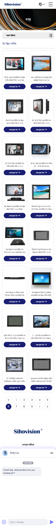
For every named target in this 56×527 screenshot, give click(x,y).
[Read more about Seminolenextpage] (8, 400)
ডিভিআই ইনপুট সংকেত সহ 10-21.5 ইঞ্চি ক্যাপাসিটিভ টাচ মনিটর (41, 208)
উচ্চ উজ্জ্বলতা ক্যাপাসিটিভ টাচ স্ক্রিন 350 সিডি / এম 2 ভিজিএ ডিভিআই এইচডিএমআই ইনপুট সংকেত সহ (14, 208)
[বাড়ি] (28, 435)
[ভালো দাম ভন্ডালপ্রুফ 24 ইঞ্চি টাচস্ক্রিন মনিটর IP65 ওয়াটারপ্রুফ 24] (41, 365)
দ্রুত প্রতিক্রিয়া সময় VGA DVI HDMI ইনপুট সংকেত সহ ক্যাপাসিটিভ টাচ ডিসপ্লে (41, 79)
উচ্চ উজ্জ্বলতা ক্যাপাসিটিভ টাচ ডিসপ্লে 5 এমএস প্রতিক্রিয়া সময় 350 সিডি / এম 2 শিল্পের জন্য (14, 251)
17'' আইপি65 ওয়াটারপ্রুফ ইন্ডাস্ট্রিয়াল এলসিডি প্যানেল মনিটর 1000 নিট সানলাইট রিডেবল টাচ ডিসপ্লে (14, 380)
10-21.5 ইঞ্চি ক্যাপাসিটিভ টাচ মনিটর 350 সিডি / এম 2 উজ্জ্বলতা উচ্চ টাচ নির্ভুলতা (41, 122)
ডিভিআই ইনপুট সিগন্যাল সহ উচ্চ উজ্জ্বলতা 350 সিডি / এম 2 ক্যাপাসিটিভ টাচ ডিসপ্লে (41, 251)
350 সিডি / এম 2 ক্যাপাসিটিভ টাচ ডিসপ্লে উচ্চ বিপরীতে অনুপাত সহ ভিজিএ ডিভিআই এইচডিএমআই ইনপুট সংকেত (15, 337)
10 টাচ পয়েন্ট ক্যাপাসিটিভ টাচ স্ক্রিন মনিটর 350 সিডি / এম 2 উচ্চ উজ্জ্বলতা (14, 79)
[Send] (51, 522)
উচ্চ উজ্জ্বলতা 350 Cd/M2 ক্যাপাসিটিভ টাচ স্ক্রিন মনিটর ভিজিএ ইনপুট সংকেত (41, 294)
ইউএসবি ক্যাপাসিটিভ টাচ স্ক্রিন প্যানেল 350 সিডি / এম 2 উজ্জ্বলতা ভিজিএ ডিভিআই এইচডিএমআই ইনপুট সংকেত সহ (14, 122)
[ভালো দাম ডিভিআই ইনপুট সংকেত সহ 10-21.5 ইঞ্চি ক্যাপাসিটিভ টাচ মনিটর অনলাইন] (41, 192)
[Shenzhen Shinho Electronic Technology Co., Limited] (13, 4)
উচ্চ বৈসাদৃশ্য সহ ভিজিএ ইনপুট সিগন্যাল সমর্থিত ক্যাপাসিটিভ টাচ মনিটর (14, 294)
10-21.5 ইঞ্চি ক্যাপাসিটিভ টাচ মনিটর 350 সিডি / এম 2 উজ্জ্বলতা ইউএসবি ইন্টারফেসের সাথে (14, 165)
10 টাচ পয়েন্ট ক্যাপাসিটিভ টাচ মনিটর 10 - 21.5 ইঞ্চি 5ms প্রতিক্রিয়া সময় (41, 165)
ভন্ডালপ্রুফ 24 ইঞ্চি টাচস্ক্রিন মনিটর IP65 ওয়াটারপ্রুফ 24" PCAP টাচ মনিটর (41, 380)
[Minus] (52, 453)
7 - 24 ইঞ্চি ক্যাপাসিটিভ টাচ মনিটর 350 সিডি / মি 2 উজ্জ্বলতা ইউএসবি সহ (41, 337)
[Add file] (4, 522)
